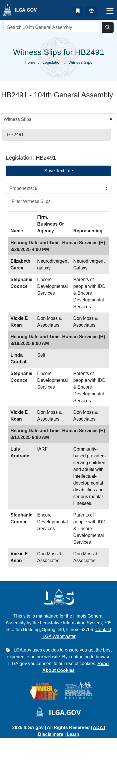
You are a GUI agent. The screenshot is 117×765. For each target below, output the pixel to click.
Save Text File (58, 170)
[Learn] (77, 11)
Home (30, 62)
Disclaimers (50, 734)
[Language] (91, 11)
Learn (73, 734)
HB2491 (15, 134)
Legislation (52, 62)
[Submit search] (108, 27)
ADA (98, 727)
